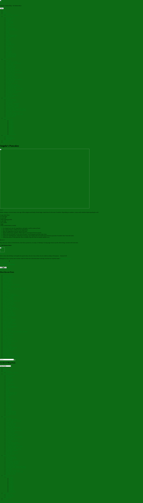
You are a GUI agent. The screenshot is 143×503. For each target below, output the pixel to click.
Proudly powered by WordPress (12, 502)
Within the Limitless (7, 322)
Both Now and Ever (8, 276)
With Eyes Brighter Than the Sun (11, 308)
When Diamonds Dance (11, 35)
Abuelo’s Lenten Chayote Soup (13, 63)
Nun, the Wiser (9, 119)
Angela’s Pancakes (10, 68)
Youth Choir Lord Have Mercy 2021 (14, 114)
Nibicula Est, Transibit (8, 296)
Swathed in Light (7, 330)
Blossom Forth (9, 23)
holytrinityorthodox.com (5, 269)
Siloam (7, 57)
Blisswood (2, 3)
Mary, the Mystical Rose (8, 314)
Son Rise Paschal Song (11, 100)
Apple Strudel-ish (10, 75)
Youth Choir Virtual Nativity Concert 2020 (16, 110)
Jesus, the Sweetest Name (12, 29)
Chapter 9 (11, 131)
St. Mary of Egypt (7, 324)
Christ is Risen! (6, 291)
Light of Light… (7, 335)
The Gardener (9, 19)
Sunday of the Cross (66, 258)
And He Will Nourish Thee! (9, 304)
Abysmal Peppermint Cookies (13, 86)
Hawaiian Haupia (10, 80)
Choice (7, 40)
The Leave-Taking (10, 28)
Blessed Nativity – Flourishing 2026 (11, 300)
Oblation (5, 328)
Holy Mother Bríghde (11, 53)
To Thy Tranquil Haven (8, 303)
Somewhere (9, 43)
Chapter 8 (11, 130)
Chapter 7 (11, 128)
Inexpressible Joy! (7, 283)
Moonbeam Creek (10, 44)
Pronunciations (12, 134)
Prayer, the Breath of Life (9, 343)
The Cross (8, 24)
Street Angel (9, 139)
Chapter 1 (11, 120)
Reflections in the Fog (8, 334)
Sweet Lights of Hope (8, 350)
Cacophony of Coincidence (9, 307)
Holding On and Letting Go (9, 294)
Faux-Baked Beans (10, 78)
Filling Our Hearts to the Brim (10, 347)
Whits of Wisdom (7, 354)
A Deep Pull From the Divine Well (11, 284)
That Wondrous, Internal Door (10, 355)
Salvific (8, 32)
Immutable (8, 37)
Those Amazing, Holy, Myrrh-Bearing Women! (14, 288)
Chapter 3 (11, 123)
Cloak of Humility (7, 342)
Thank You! (6, 140)
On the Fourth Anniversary (12, 15)
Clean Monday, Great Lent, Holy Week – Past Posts (15, 331)
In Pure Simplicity (7, 280)
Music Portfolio (6, 98)
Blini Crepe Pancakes (11, 66)
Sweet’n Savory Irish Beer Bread (14, 72)
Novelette (5, 118)
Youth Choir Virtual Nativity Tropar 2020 (15, 108)
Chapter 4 (11, 124)
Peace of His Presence (8, 353)
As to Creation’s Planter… (9, 278)
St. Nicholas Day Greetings (12, 106)
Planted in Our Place (8, 310)
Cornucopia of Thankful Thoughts (11, 357)
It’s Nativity (8, 49)
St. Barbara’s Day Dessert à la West (14, 88)
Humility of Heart (7, 279)
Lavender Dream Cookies (12, 84)
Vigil (7, 27)
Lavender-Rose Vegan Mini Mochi (14, 79)
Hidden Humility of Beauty (9, 315)
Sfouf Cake (8, 60)
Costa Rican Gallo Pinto (11, 61)
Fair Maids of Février (11, 56)
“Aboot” (5, 12)
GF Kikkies (8, 83)
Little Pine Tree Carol (11, 107)
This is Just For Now (8, 311)
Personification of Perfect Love (10, 341)
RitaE (4, 209)
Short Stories (6, 135)
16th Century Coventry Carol (13, 112)
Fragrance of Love (7, 318)
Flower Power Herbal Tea (12, 95)
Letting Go (8, 20)
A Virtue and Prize (7, 339)
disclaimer (12, 261)
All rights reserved (4, 261)
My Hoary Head (7, 287)
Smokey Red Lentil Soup (12, 76)
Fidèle (7, 39)
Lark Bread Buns (10, 71)
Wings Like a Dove (10, 17)
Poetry (4, 16)
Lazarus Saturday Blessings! (9, 323)
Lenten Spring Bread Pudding (13, 70)
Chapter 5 (11, 126)
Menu (2, 8)
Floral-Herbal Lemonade (12, 92)
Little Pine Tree (9, 47)
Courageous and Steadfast (9, 320)
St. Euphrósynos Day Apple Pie (13, 91)
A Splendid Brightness (8, 336)
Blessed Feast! (6, 338)
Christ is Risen (9, 102)
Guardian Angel (9, 21)
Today (7, 45)
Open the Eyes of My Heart (9, 319)
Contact (5, 142)
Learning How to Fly (8, 282)
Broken (7, 31)
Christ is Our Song (7, 275)
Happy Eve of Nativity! (8, 298)
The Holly (8, 48)
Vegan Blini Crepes (10, 67)
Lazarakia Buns (9, 64)
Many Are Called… (7, 346)
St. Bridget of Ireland (11, 115)
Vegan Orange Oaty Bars (12, 82)
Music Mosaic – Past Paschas (13, 103)
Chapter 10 (11, 132)
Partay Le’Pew (9, 136)
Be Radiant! (6, 290)
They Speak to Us (7, 316)
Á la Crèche (9, 52)
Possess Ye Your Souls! (8, 302)
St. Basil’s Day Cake (11, 90)
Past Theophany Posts (8, 299)
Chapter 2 (11, 122)
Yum (4, 59)
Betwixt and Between (8, 327)
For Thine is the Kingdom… (9, 312)
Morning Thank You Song (12, 104)
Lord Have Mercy (10, 25)
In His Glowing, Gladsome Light (11, 295)
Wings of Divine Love (11, 36)
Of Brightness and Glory (9, 349)
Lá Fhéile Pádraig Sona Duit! (10, 326)
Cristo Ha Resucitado (11, 99)
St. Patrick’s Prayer (10, 116)
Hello (4, 11)
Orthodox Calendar (7, 264)
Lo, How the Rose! (7, 306)
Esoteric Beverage (10, 96)
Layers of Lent (6, 292)
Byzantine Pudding (10, 74)
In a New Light (6, 332)
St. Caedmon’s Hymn (11, 55)
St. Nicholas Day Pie (11, 87)
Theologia (8, 41)
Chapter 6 (11, 127)
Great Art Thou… (7, 345)
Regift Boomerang (10, 138)
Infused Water (9, 94)
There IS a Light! (7, 286)
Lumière (8, 33)
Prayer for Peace (7, 13)
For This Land (6, 351)
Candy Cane (9, 51)
